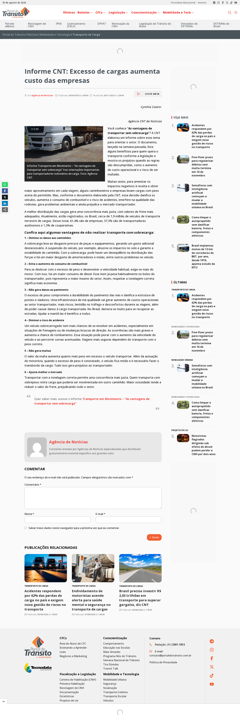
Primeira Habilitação (72, 683)
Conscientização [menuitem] (144, 12)
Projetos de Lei (69, 700)
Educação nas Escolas (116, 647)
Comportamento (113, 643)
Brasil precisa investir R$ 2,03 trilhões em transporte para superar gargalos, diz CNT (140, 598)
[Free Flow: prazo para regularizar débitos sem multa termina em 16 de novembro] (183, 159)
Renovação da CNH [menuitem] (120, 25)
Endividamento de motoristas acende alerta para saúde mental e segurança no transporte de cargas (91, 600)
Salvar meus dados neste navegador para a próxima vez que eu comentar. (74, 528)
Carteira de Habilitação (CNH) (78, 679)
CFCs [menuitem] (99, 12)
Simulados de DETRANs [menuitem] (189, 25)
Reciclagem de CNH (72, 688)
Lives (63, 651)
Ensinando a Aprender (73, 647)
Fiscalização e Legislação (78, 674)
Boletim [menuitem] (83, 12)
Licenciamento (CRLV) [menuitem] (76, 25)
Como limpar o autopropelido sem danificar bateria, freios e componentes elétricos (202, 226)
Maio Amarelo (111, 651)
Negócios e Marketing (73, 656)
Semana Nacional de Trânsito (121, 660)
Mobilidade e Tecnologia (55, 34)
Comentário (32, 484)
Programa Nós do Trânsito (119, 656)
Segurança (109, 683)
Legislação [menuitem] (117, 12)
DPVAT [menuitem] (101, 23)
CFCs (63, 638)
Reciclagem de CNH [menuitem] (37, 25)
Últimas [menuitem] (69, 12)
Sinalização (110, 688)
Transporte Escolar (115, 696)
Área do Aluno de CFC (73, 643)
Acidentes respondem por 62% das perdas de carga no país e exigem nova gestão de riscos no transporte (45, 600)
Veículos (108, 700)
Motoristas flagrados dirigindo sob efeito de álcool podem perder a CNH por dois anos (204, 445)
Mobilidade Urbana (114, 679)
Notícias (32, 34)
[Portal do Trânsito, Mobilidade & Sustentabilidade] (37, 647)
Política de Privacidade (163, 662)
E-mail (100, 514)
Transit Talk (110, 668)
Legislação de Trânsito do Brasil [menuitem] (155, 25)
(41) (176, 644)
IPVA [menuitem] (59, 23)
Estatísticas (67, 696)
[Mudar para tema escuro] (236, 12)
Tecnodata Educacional (182, 2)
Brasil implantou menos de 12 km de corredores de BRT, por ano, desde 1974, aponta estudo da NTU (203, 256)
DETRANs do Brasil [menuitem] (221, 25)
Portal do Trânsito (13, 34)
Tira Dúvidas (111, 664)
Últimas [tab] (180, 282)
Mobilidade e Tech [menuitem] (177, 12)
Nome (29, 514)
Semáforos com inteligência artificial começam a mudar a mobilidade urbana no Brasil (202, 196)
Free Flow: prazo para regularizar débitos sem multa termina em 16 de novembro (202, 166)
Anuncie (202, 2)
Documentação (69, 692)
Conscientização (115, 638)
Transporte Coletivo (115, 692)
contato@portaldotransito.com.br (170, 655)
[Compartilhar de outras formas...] (5, 209)
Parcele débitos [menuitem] (9, 25)
